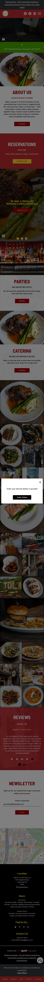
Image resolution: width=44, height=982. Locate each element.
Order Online (22, 497)
